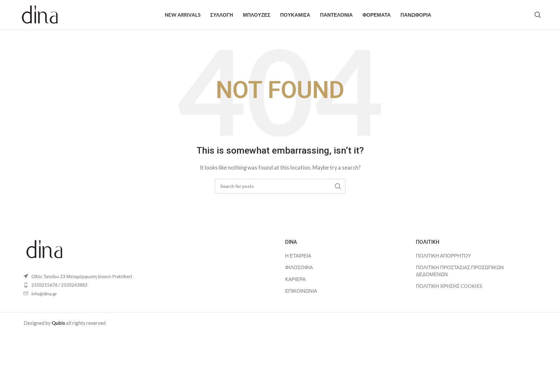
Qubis (58, 323)
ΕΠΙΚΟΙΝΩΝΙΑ (301, 291)
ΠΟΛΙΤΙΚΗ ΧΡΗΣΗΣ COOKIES (449, 286)
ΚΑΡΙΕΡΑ (295, 279)
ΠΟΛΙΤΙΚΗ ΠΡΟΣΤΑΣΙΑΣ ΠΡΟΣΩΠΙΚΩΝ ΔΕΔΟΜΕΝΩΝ (460, 270)
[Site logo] (40, 14)
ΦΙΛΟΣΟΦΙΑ (299, 267)
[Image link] (45, 248)
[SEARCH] (338, 186)
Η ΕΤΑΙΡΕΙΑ (298, 255)
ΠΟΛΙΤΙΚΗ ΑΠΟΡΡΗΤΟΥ (443, 255)
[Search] (537, 14)
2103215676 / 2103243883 (59, 285)
